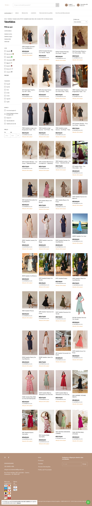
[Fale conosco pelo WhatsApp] (88, 502)
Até (11, 132)
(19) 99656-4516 (9, 466)
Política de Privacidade (63, 13)
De (5, 132)
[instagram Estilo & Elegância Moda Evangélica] (5, 457)
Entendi (19, 503)
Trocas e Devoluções (45, 13)
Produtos (25, 13)
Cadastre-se (72, 5)
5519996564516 (9, 463)
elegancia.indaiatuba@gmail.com (14, 469)
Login (70, 4)
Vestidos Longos (8, 36)
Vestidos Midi (7, 39)
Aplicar (18, 136)
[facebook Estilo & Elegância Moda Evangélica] (8, 457)
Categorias (7, 13)
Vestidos (10, 19)
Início (17, 13)
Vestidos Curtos (8, 34)
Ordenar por (76, 19)
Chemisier (6, 41)
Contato (33, 13)
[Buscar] (57, 5)
